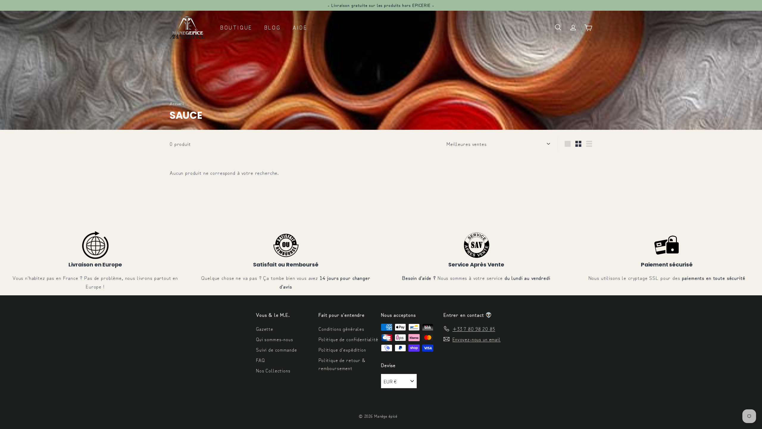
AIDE (300, 27)
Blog (272, 27)
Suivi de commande (276, 349)
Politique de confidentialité (348, 339)
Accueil (177, 103)
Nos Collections (273, 370)
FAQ (260, 360)
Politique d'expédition (342, 349)
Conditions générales (341, 328)
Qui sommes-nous (274, 339)
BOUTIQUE (236, 27)
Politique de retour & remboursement (341, 364)
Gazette (264, 328)
